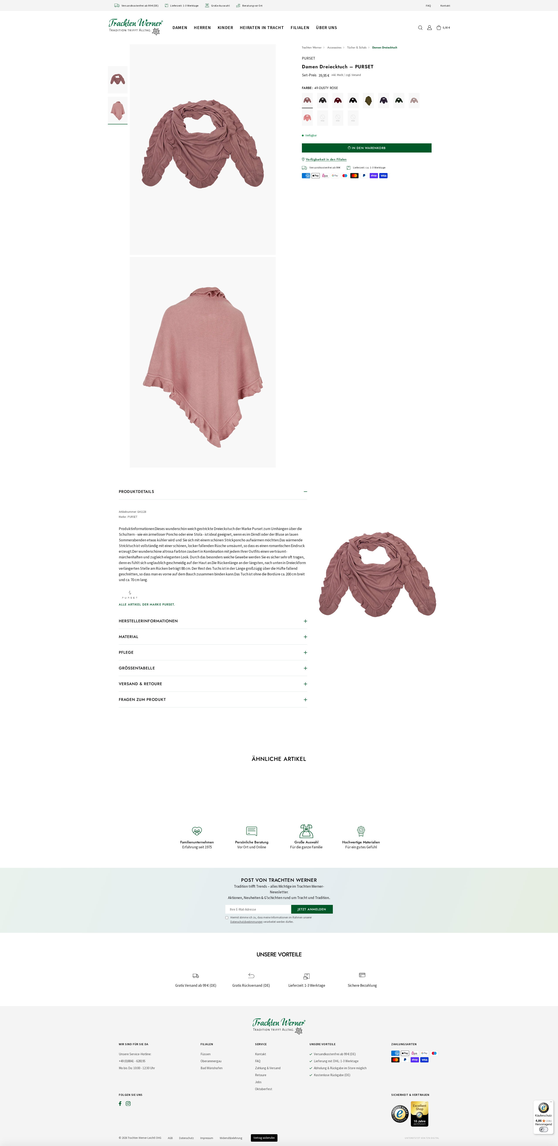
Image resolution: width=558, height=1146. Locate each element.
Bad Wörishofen (212, 1068)
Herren (202, 27)
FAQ (428, 5)
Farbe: (320, 88)
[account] (429, 27)
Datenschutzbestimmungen (246, 922)
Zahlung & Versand (268, 1068)
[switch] (543, 1129)
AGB (170, 1138)
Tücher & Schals (356, 47)
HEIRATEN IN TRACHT (262, 27)
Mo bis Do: (126, 1068)
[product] (203, 257)
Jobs (258, 1082)
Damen (179, 27)
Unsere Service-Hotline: (135, 1054)
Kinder (225, 27)
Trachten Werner (312, 47)
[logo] (136, 26)
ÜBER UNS (326, 27)
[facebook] (120, 1104)
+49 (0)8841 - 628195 (132, 1061)
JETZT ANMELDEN (312, 909)
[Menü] (551, 1102)
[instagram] (128, 1104)
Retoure (260, 1075)
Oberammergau (211, 1061)
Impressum (206, 1138)
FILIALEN (300, 27)
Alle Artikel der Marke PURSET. (147, 604)
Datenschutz (186, 1138)
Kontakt (445, 5)
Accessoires (334, 47)
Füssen (206, 1054)
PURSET (308, 58)
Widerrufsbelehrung (231, 1138)
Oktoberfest (263, 1089)
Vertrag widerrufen (264, 1138)
